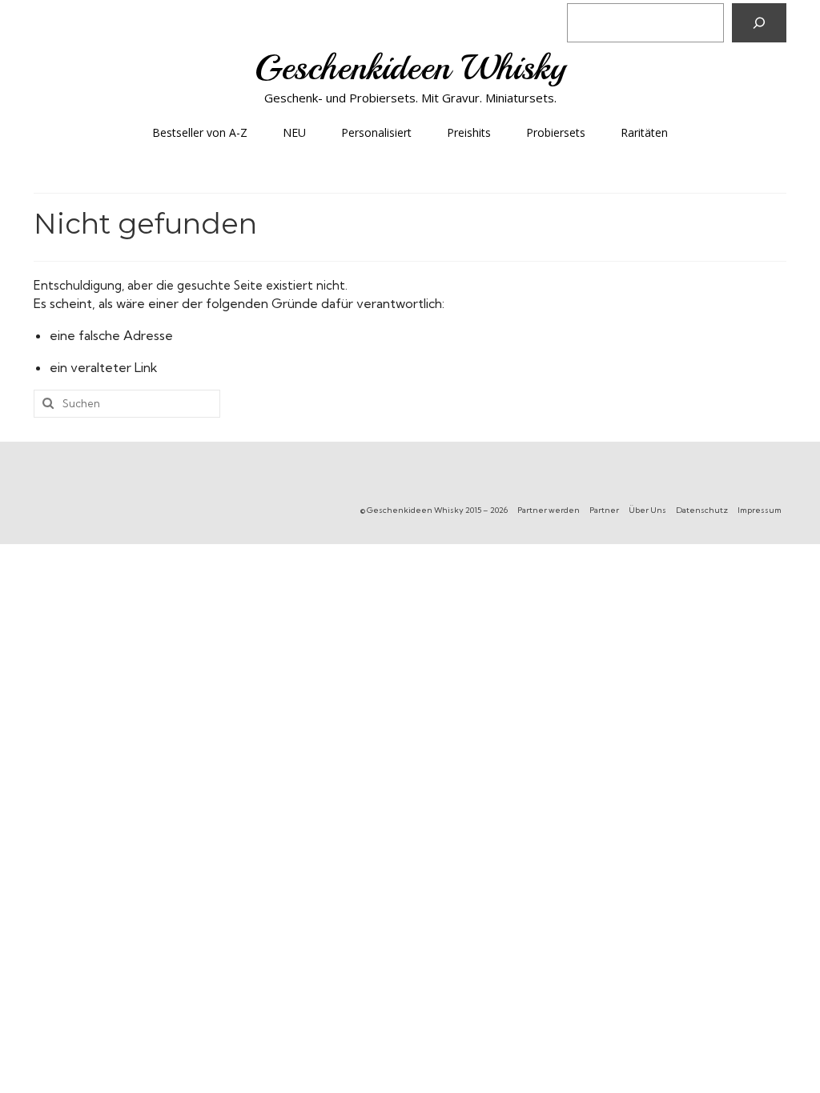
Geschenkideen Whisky (410, 67)
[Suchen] (759, 22)
